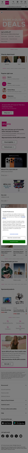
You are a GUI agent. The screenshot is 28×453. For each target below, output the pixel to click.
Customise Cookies (14, 234)
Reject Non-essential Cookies (14, 237)
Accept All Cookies (14, 241)
